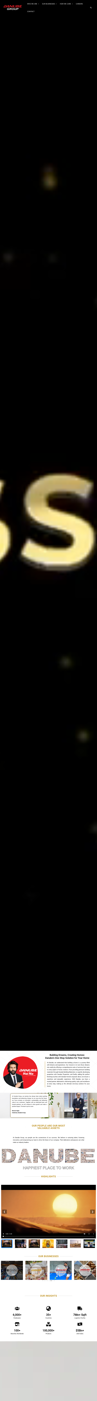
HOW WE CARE (65, 4)
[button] (38, 4)
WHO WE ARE (32, 4)
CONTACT (30, 11)
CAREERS (79, 4)
